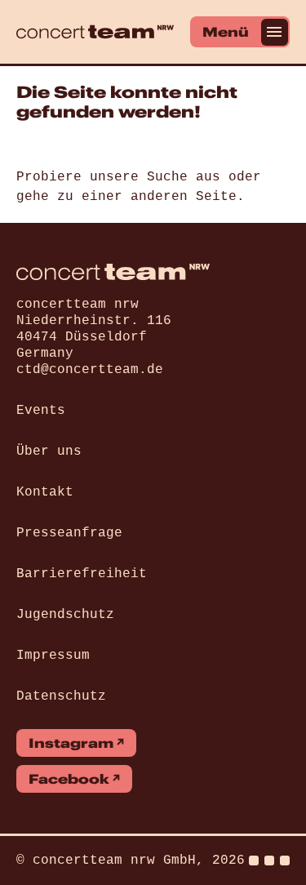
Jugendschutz (65, 614)
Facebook (69, 779)
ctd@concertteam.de (89, 369)
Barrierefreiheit (81, 574)
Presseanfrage (69, 533)
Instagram (71, 743)
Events (40, 410)
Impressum (53, 655)
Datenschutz (61, 696)
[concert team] (95, 32)
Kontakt (44, 492)
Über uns (49, 451)
